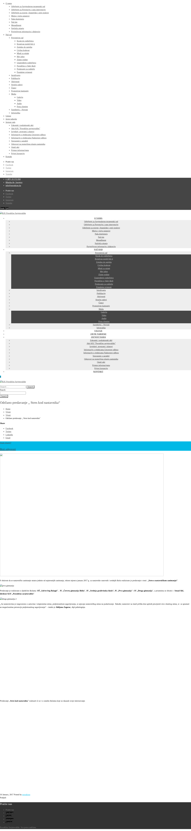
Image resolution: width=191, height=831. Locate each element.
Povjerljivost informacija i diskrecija (25, 32)
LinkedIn (9, 435)
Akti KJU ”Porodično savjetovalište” (25, 128)
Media (13, 94)
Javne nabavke (11, 119)
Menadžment (16, 25)
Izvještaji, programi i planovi (22, 132)
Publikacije (15, 78)
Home (8, 409)
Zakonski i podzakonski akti (22, 125)
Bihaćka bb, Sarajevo (14, 182)
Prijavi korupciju (18, 153)
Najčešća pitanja (17, 28)
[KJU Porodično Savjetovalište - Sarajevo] (13, 213)
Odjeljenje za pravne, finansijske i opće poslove (30, 13)
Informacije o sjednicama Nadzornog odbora (28, 138)
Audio (19, 103)
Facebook (9, 165)
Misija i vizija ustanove (20, 16)
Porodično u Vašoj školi (26, 66)
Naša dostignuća (17, 19)
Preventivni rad (17, 38)
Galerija (20, 97)
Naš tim (14, 22)
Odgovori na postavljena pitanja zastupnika (28, 144)
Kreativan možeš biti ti (26, 44)
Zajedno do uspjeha (24, 47)
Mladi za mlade (23, 53)
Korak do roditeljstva (25, 41)
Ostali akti (15, 147)
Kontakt (9, 157)
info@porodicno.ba (13, 185)
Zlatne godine (22, 60)
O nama (9, 3)
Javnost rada (10, 122)
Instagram (9, 171)
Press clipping (22, 107)
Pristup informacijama (20, 150)
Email (8, 438)
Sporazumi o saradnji (19, 141)
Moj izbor (21, 57)
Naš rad (9, 35)
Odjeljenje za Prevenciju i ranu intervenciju (28, 10)
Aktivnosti (15, 82)
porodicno (26, 795)
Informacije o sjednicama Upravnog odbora (28, 135)
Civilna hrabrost (23, 50)
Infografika (15, 113)
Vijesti (8, 412)
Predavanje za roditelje (26, 69)
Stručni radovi (17, 85)
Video (19, 100)
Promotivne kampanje (20, 91)
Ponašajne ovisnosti (24, 72)
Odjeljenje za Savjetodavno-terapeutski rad (28, 6)
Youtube (9, 174)
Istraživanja (15, 75)
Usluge (8, 116)
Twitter (8, 168)
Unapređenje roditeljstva (26, 63)
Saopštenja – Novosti (19, 110)
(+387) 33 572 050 (13, 179)
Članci (13, 88)
